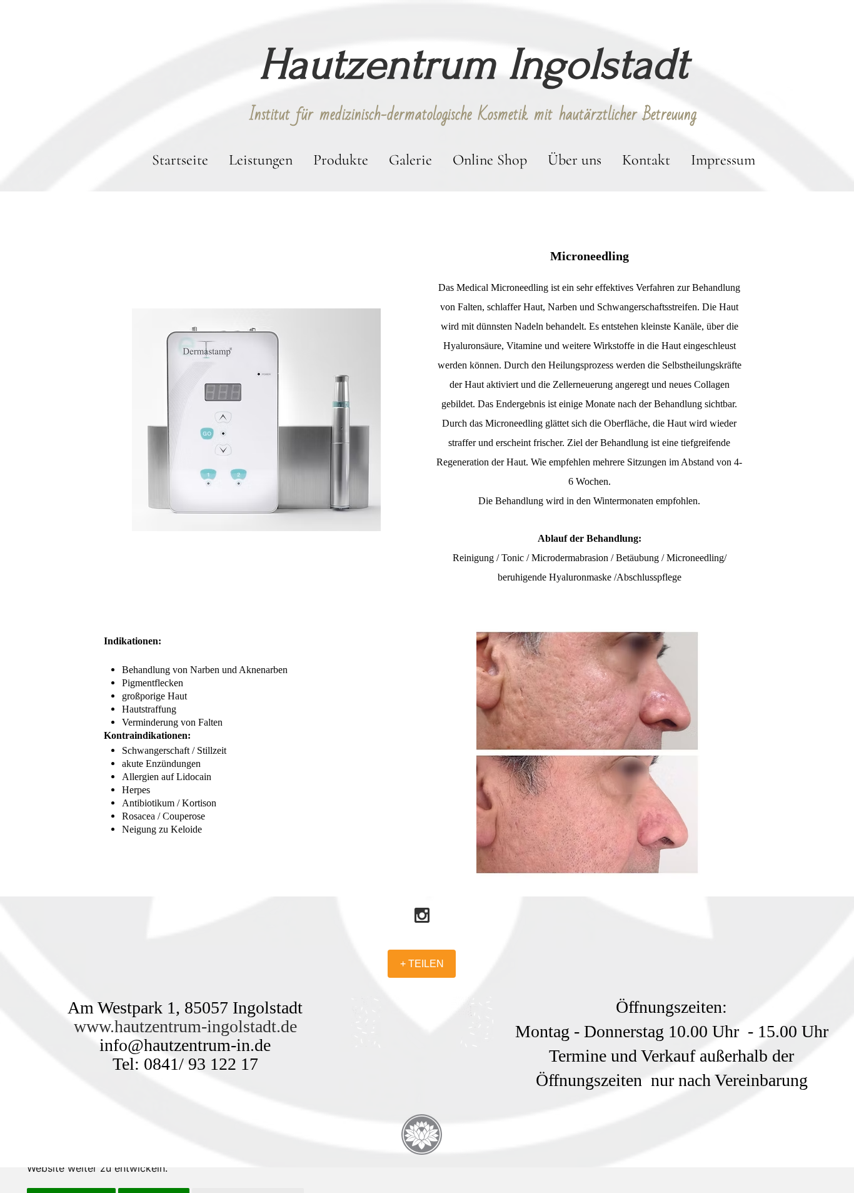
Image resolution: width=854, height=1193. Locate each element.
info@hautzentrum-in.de (185, 1045)
